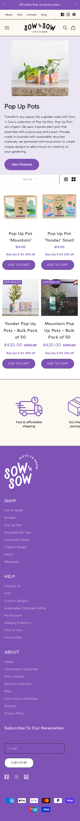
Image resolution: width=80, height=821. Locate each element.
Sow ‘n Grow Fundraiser (21, 698)
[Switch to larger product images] (66, 179)
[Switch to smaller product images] (74, 179)
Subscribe (19, 762)
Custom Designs (16, 600)
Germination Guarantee (21, 669)
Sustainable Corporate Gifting (25, 608)
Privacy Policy (14, 713)
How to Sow (13, 630)
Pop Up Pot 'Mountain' (20, 237)
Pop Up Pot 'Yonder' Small (59, 237)
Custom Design (15, 547)
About (8, 14)
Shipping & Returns (17, 622)
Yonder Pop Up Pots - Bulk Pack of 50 (21, 330)
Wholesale (11, 561)
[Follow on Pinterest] (26, 777)
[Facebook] (62, 14)
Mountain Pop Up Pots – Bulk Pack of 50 (59, 330)
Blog (44, 14)
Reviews (10, 706)
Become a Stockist (17, 683)
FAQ (19, 14)
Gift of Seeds (13, 510)
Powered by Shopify (56, 790)
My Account (13, 615)
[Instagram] (68, 14)
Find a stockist (14, 676)
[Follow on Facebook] (6, 777)
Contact (32, 14)
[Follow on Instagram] (16, 777)
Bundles (10, 517)
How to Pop (13, 637)
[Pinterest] (74, 14)
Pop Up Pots (13, 525)
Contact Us (12, 586)
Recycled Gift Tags (17, 532)
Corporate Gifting (16, 539)
